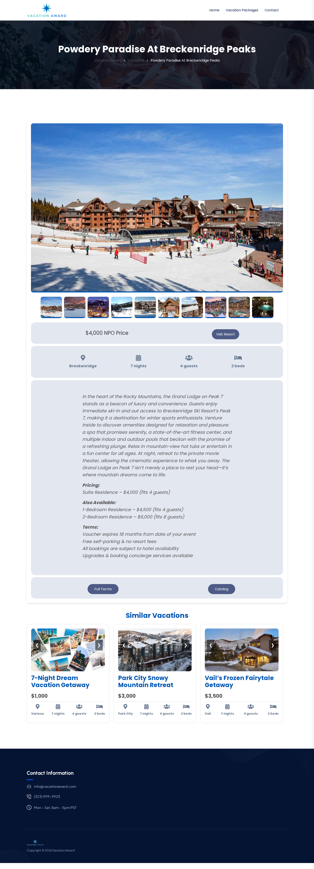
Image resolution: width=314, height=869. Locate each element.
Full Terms (103, 589)
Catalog (221, 589)
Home (214, 10)
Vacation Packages (242, 10)
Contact (272, 10)
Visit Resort (225, 334)
